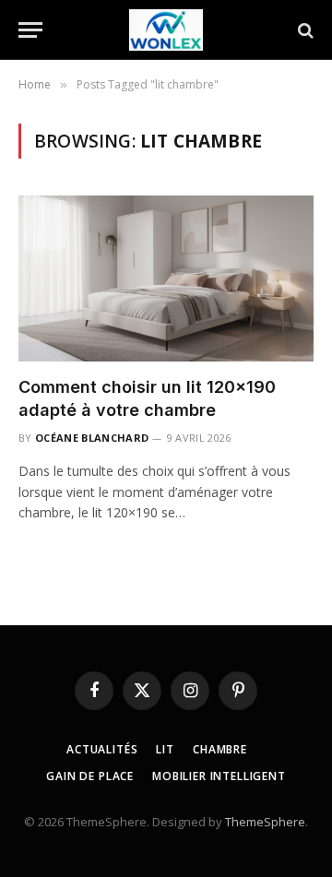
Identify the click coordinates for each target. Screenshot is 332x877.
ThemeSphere (265, 821)
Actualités (101, 749)
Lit (165, 749)
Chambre (220, 749)
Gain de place (90, 776)
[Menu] (30, 30)
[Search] (304, 30)
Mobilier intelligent (219, 776)
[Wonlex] (166, 30)
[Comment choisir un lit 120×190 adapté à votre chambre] (166, 278)
